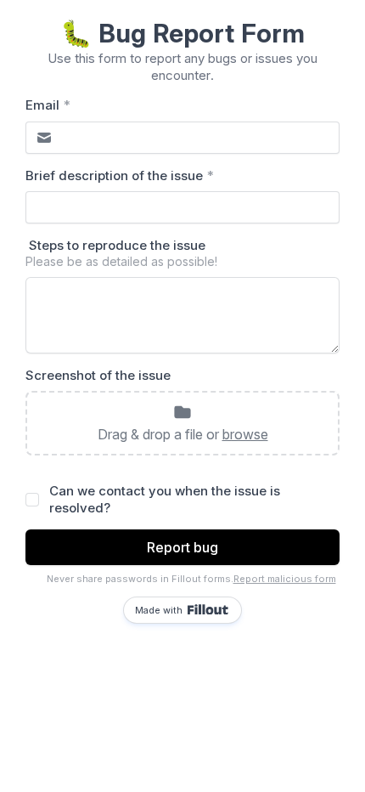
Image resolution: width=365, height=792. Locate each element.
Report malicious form (284, 579)
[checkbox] (32, 499)
